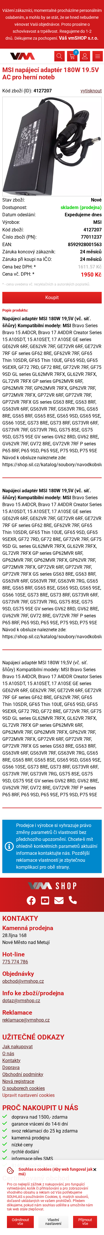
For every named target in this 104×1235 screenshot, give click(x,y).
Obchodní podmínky (22, 1074)
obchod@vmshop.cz (23, 981)
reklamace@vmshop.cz (26, 1020)
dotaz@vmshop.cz (21, 1000)
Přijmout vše (85, 1222)
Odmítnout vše (20, 1222)
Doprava (11, 1067)
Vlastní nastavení (53, 1222)
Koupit (52, 297)
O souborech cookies (23, 1088)
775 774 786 (15, 962)
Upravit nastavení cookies (28, 1095)
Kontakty (11, 1060)
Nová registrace (18, 1081)
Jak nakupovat (17, 1046)
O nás (8, 1053)
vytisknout (91, 91)
